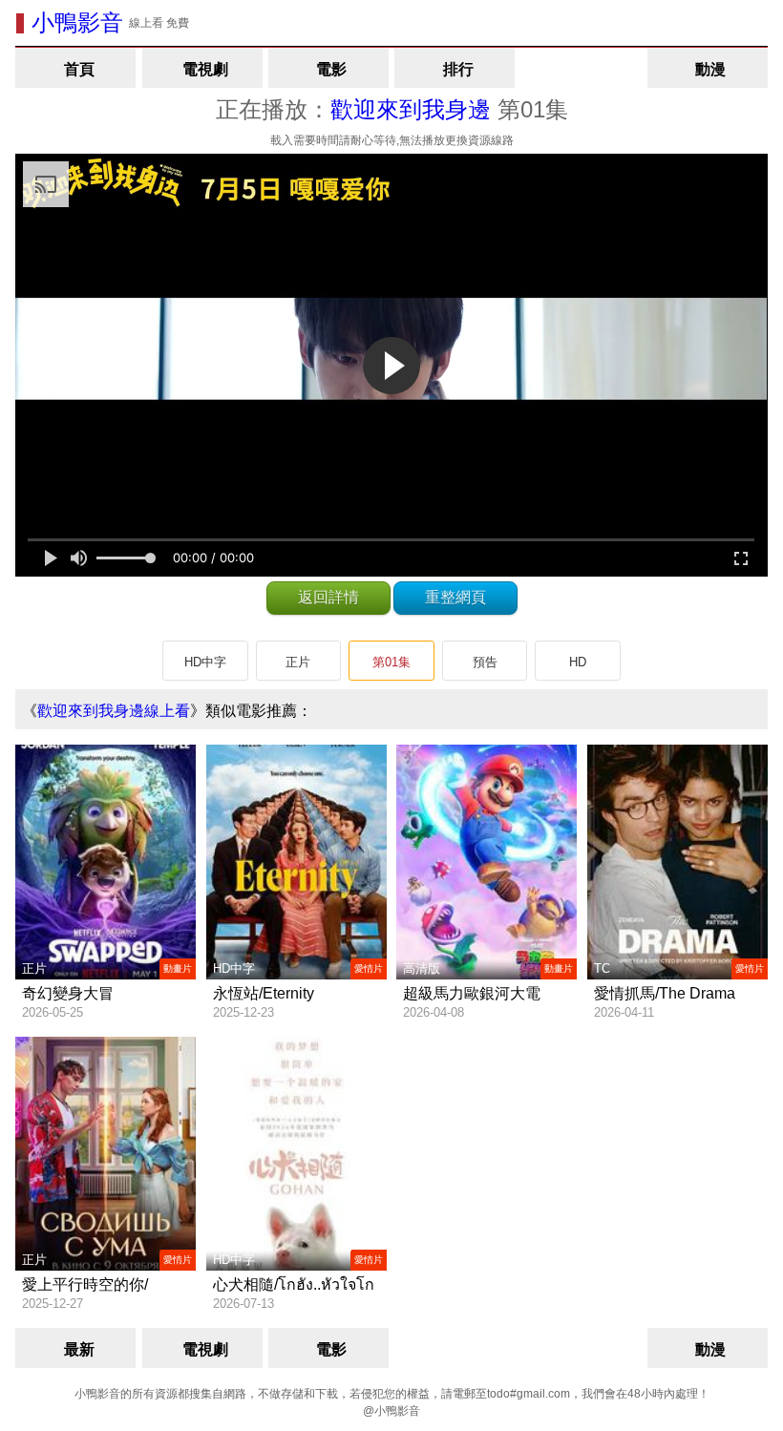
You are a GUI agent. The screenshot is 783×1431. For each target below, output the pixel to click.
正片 (298, 662)
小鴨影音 (77, 22)
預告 (485, 662)
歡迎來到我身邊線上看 (113, 711)
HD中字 (205, 662)
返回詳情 (328, 597)
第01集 (391, 662)
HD (577, 662)
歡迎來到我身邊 (410, 109)
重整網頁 (455, 597)
